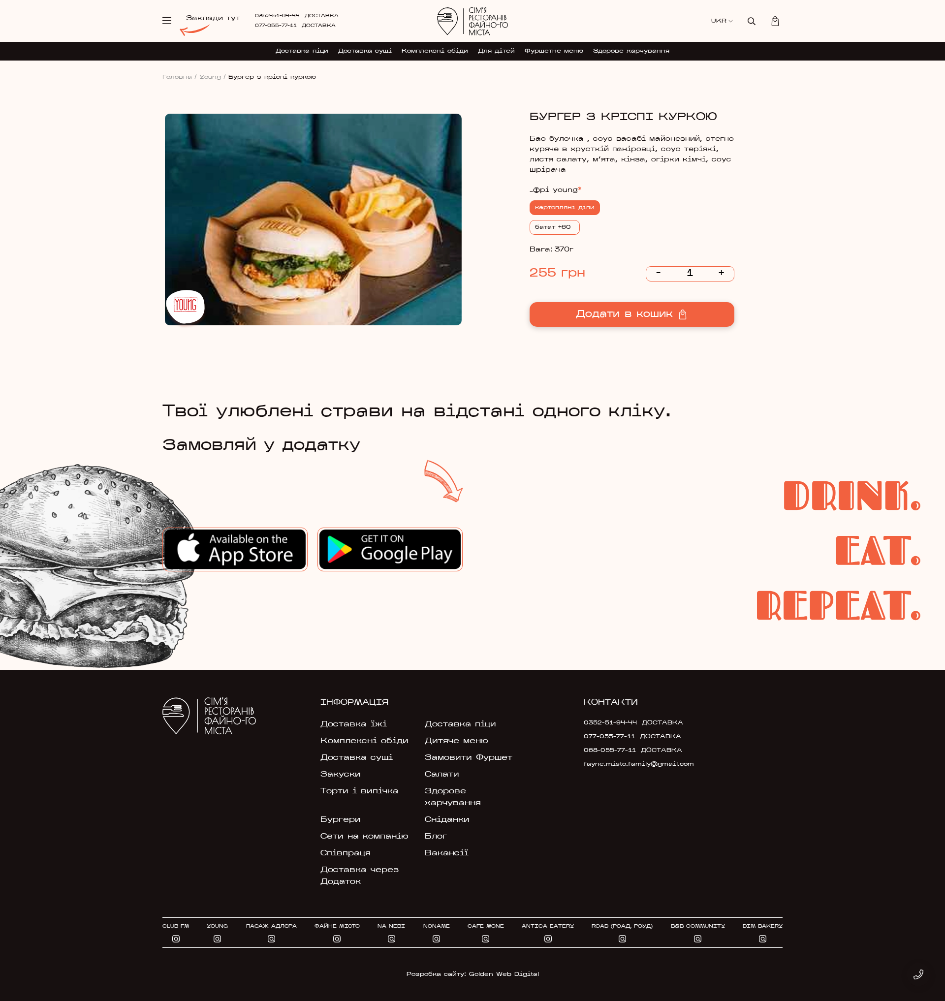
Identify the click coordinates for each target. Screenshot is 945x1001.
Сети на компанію (364, 837)
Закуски (340, 775)
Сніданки (447, 820)
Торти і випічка (359, 791)
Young (212, 77)
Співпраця (345, 853)
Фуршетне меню (554, 51)
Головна (179, 77)
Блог (436, 837)
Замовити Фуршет (468, 758)
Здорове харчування (631, 51)
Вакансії (447, 853)
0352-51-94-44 (277, 16)
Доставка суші (365, 51)
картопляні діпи (565, 208)
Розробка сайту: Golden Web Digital (473, 974)
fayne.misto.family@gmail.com (631, 764)
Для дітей (496, 51)
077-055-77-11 (276, 26)
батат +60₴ (554, 227)
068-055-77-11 (610, 750)
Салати (442, 775)
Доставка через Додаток (359, 876)
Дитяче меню (456, 741)
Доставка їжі (353, 724)
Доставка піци (302, 51)
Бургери (340, 820)
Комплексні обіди (435, 51)
